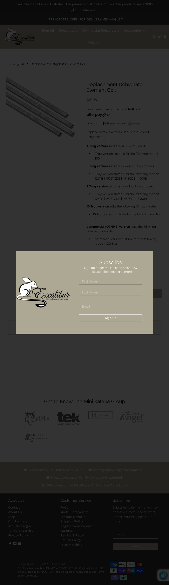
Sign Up (110, 318)
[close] (149, 255)
